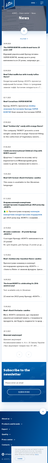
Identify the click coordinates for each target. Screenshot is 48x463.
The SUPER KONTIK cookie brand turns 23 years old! (21, 49)
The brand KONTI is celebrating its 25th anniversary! (20, 285)
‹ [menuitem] (19, 355)
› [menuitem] (28, 355)
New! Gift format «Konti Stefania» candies (22, 178)
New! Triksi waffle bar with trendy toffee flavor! (21, 76)
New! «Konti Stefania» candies (16, 310)
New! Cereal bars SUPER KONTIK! (17, 102)
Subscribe (24, 392)
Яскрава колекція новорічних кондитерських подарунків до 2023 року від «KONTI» (23, 205)
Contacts (6, 445)
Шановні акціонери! (12, 335)
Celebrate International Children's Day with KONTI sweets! (22, 152)
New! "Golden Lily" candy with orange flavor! (23, 126)
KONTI (14, 13)
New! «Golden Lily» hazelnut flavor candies (22, 259)
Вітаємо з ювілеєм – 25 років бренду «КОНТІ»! (19, 233)
